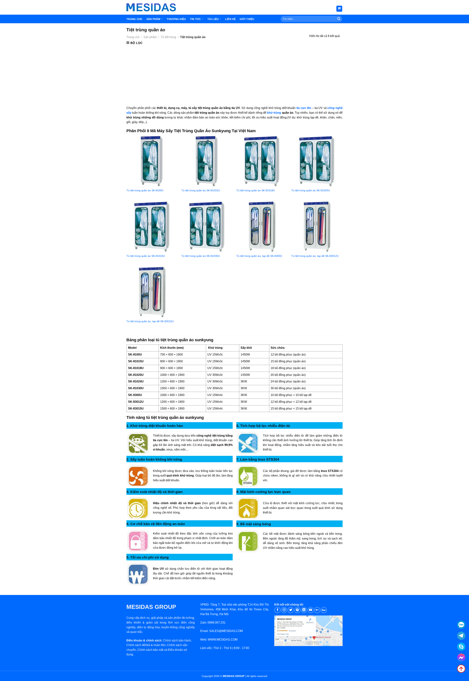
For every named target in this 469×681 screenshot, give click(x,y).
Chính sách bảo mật (150, 649)
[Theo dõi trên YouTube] (311, 610)
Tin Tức (195, 19)
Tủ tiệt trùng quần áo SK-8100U (144, 190)
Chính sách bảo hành (177, 640)
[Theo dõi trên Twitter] (291, 610)
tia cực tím (303, 107)
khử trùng (274, 112)
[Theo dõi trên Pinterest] (297, 610)
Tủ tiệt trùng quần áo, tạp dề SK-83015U (150, 321)
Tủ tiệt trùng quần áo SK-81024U (145, 255)
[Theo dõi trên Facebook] (277, 610)
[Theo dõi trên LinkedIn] (304, 610)
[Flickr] (317, 610)
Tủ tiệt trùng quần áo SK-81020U (310, 190)
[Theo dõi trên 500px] (324, 610)
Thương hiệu (176, 19)
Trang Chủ (134, 19)
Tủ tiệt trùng (168, 37)
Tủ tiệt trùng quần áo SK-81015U (200, 190)
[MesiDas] (151, 7)
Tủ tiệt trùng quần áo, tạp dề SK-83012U (315, 255)
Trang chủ (132, 37)
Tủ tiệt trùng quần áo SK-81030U (200, 255)
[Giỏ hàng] (339, 9)
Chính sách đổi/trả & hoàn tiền (146, 645)
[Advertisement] (234, 72)
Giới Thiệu (247, 19)
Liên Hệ (230, 19)
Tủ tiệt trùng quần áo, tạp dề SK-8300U (259, 255)
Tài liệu (213, 19)
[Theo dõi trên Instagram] (284, 610)
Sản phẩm (153, 19)
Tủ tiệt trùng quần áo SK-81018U (255, 190)
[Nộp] (339, 19)
